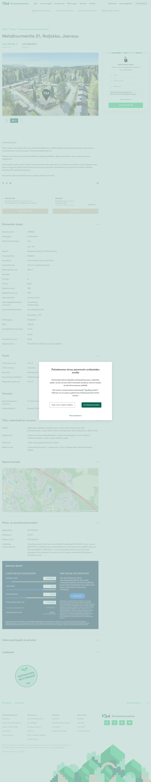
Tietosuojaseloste (75, 415)
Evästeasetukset (87, 393)
